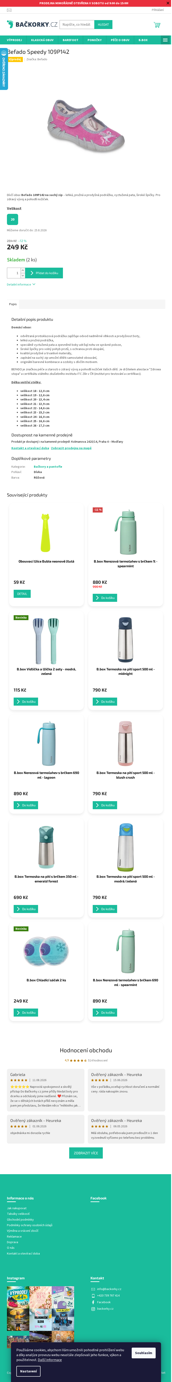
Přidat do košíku (47, 273)
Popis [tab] (13, 304)
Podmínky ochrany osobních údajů (29, 1225)
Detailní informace (19, 284)
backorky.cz (105, 1309)
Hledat (103, 24)
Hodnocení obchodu (86, 1049)
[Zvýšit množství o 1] (23, 270)
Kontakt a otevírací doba (30, 448)
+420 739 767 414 (108, 1295)
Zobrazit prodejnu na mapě (71, 448)
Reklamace (14, 1237)
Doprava (12, 1242)
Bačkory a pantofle (48, 467)
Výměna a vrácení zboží (22, 1231)
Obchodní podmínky (20, 1220)
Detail (22, 594)
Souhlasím (143, 1353)
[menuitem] (14, 40)
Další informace (50, 1359)
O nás (11, 1248)
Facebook (104, 1302)
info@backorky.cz (109, 1289)
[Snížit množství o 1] (23, 275)
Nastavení (28, 1371)
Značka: (36, 59)
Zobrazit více (86, 1153)
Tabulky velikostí (18, 1214)
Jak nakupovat (16, 1208)
